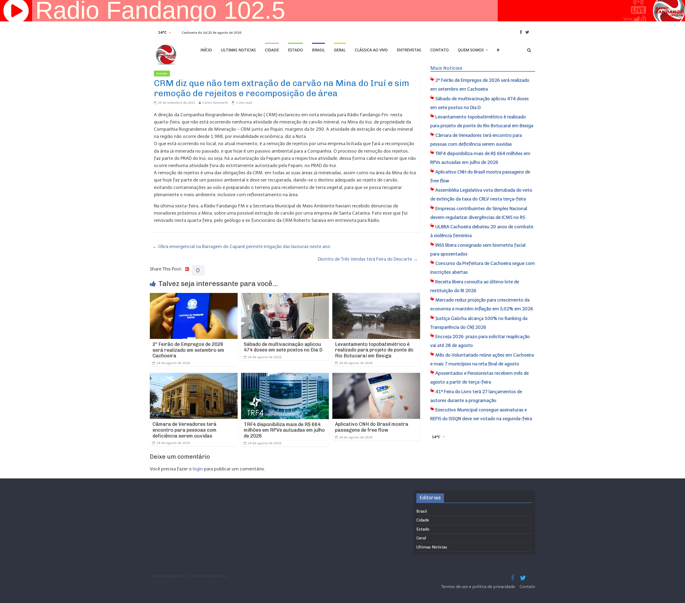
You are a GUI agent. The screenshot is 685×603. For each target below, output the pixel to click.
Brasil (318, 49)
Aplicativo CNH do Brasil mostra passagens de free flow (371, 427)
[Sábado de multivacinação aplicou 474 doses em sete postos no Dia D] (285, 296)
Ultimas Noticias (238, 49)
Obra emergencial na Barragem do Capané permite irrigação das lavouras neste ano (241, 246)
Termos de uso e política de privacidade (478, 586)
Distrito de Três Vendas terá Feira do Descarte (368, 259)
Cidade (272, 49)
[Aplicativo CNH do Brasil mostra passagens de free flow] (376, 376)
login (198, 468)
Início (206, 49)
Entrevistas (409, 49)
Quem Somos (471, 49)
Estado (295, 49)
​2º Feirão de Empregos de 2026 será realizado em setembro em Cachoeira (188, 350)
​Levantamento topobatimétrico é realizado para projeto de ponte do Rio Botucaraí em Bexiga (374, 350)
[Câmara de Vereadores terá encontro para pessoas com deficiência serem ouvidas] (194, 376)
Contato (439, 49)
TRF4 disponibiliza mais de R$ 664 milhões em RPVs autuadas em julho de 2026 (284, 430)
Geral (340, 49)
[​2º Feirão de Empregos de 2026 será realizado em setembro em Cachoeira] (194, 296)
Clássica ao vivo (371, 49)
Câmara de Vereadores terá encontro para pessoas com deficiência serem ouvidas (184, 430)
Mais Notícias (446, 68)
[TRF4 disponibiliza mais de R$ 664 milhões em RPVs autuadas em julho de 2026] (285, 376)
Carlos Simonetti (215, 103)
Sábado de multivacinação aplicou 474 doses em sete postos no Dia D (283, 347)
